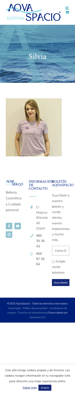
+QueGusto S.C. (37, 317)
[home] (14, 183)
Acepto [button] (45, 387)
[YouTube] (17, 226)
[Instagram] (9, 234)
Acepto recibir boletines (58, 266)
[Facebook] (9, 226)
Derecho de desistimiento (32, 312)
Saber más (30, 387)
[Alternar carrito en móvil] (67, 12)
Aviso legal (14, 308)
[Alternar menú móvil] (67, 8)
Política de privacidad (35, 308)
